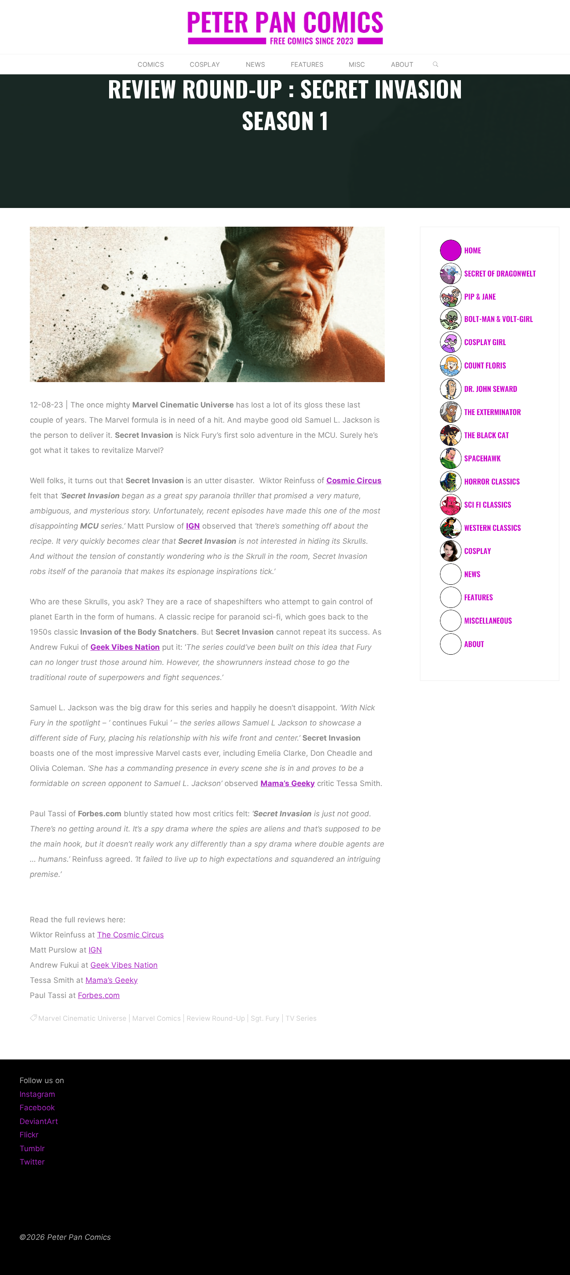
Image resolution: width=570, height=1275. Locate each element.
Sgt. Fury (265, 1018)
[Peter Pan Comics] (285, 26)
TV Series (301, 1018)
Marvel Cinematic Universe (82, 1018)
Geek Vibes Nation (125, 647)
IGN (193, 525)
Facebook (37, 1107)
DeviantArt (39, 1121)
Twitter (32, 1161)
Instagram (37, 1094)
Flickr (29, 1134)
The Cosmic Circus (130, 934)
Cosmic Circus (354, 480)
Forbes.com (99, 995)
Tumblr (32, 1148)
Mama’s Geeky (288, 783)
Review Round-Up (216, 1018)
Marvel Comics (156, 1018)
